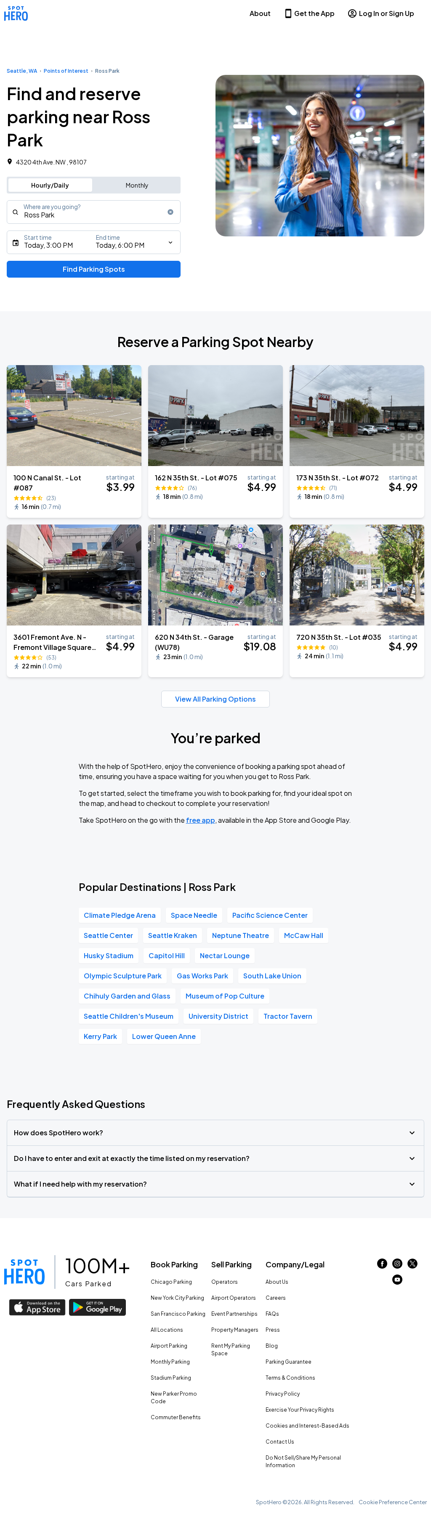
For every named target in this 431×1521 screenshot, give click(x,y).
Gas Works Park (202, 975)
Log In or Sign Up (386, 13)
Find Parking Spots (94, 269)
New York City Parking (177, 1298)
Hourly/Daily (50, 185)
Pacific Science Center (270, 915)
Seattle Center (108, 935)
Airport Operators (233, 1298)
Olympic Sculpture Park (123, 975)
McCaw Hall (303, 935)
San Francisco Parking (178, 1314)
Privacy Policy (283, 1394)
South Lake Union (272, 975)
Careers (276, 1298)
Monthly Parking (170, 1362)
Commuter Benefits (176, 1417)
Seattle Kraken (172, 935)
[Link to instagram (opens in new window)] (397, 1265)
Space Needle (194, 915)
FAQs (272, 1314)
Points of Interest (66, 71)
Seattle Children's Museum (128, 1016)
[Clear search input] (170, 212)
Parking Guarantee (288, 1362)
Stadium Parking (171, 1378)
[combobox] (94, 212)
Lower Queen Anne (164, 1036)
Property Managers (234, 1330)
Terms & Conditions (290, 1378)
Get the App (314, 13)
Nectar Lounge (225, 955)
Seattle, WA (22, 71)
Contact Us (280, 1442)
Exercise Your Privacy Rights (300, 1410)
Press (273, 1330)
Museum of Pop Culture (225, 995)
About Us (277, 1282)
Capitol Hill (167, 955)
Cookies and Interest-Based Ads (307, 1426)
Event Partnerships (234, 1314)
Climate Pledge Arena (120, 915)
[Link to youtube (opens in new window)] (397, 1281)
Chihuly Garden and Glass (127, 995)
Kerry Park (100, 1036)
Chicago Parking (171, 1282)
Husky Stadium (108, 955)
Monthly (137, 185)
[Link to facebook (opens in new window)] (382, 1265)
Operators (224, 1282)
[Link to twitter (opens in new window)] (412, 1265)
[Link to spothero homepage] (24, 1272)
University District (218, 1016)
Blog (272, 1346)
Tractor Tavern (287, 1016)
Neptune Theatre (240, 935)
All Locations (167, 1330)
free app (200, 820)
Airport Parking (169, 1346)
